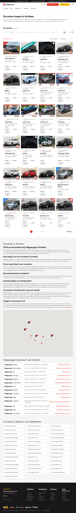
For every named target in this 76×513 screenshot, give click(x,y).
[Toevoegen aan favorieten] (18, 43)
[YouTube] (8, 499)
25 (40, 231)
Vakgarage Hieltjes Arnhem (64, 364)
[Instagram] (6, 499)
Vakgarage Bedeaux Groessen (63, 379)
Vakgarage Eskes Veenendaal (63, 409)
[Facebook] (3, 499)
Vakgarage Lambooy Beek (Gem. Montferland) (59, 401)
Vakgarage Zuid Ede (65, 386)
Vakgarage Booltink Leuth (64, 389)
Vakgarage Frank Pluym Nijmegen (62, 382)
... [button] (38, 231)
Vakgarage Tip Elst (66, 371)
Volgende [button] (69, 231)
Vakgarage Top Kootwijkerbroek (63, 406)
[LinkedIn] (10, 499)
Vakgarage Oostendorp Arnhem (63, 368)
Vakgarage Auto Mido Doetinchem (62, 413)
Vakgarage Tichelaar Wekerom (63, 393)
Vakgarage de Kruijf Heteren (63, 375)
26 (43, 231)
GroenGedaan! (21, 507)
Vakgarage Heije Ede (65, 397)
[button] (31, 336)
